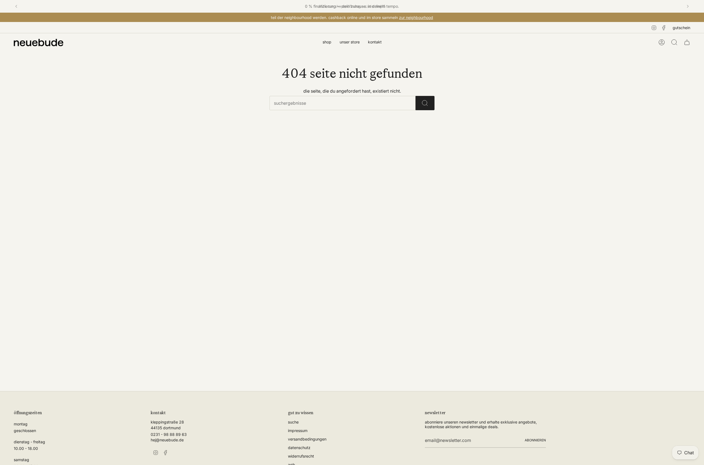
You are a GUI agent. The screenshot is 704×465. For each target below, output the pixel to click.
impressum (297, 430)
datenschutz (299, 447)
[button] (327, 42)
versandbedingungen (307, 439)
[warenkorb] (687, 42)
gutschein (681, 27)
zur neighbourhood (416, 17)
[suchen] (425, 103)
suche (293, 422)
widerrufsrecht (301, 456)
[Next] (687, 6)
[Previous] (16, 6)
